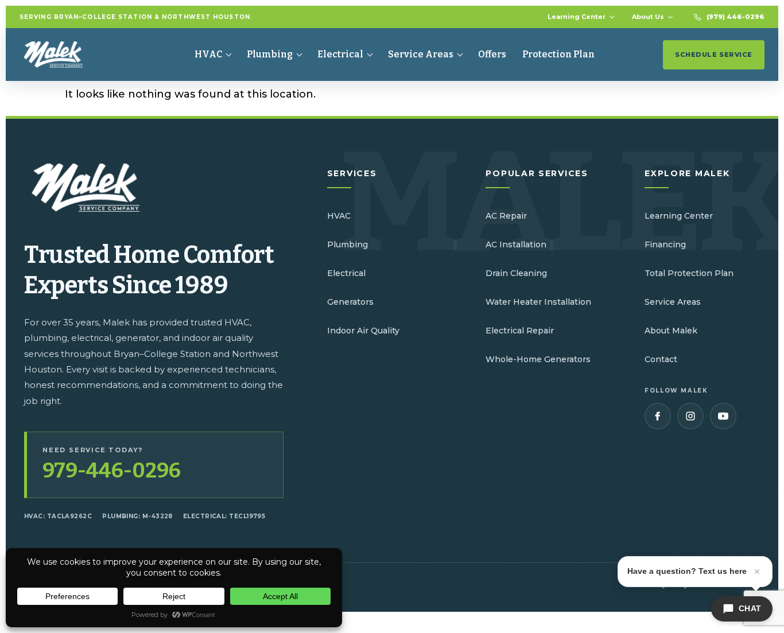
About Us (648, 17)
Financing (665, 244)
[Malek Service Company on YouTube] (723, 416)
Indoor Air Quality (363, 330)
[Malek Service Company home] (62, 54)
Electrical (340, 54)
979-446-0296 (111, 471)
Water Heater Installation (538, 302)
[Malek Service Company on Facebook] (658, 416)
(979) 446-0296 (735, 17)
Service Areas (420, 54)
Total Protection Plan (689, 273)
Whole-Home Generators (538, 359)
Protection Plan (558, 54)
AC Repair (506, 216)
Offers (492, 54)
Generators (350, 302)
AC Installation (516, 244)
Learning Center (577, 17)
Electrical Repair (520, 330)
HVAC (208, 54)
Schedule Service (713, 55)
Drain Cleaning (516, 273)
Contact (661, 359)
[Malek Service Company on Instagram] (690, 416)
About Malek (671, 330)
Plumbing (270, 54)
